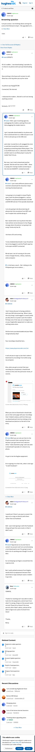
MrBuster (17, 691)
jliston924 (15, 655)
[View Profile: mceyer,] (3, 704)
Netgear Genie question (12, 671)
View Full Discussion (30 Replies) (11, 45)
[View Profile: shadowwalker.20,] (3, 697)
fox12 (14, 648)
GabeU (5, 57)
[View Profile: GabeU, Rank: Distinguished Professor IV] (7, 300)
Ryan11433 (15, 662)
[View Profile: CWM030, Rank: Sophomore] (3, 14)
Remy (11, 586)
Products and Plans (8, 8)
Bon (14, 675)
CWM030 (9, 13)
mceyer (15, 705)
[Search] (20, 3)
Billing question (10, 651)
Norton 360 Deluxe (12, 696)
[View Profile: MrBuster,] (3, 690)
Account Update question (12, 658)
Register (25, 3)
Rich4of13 (16, 713)
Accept (29, 748)
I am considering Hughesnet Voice (16, 689)
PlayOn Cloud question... (12, 665)
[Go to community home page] (8, 3)
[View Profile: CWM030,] (3, 719)
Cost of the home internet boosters (17, 710)
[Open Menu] (32, 8)
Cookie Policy (15, 742)
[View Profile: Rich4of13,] (3, 712)
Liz (8, 265)
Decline (19, 748)
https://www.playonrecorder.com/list (17, 348)
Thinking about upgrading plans (16, 718)
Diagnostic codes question (13, 644)
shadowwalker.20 (19, 698)
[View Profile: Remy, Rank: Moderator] (7, 587)
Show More (6, 29)
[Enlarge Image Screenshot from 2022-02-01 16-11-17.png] (19, 479)
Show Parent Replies (6, 47)
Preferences (8, 748)
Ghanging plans (11, 703)
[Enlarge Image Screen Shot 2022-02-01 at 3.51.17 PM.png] (19, 391)
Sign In (31, 3)
